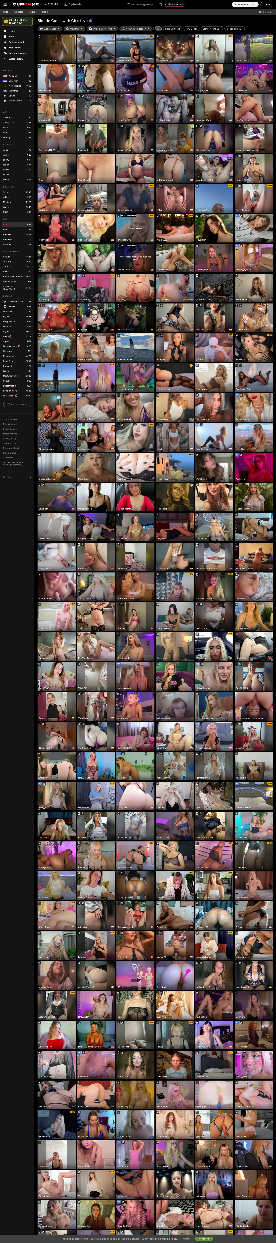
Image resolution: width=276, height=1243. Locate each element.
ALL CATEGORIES (19, 404)
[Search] (161, 4)
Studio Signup (9, 453)
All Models (8, 458)
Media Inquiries (10, 434)
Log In (267, 4)
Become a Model (11, 448)
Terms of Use (9, 443)
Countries (74, 29)
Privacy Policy (9, 438)
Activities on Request (136, 29)
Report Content (10, 429)
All (158, 29)
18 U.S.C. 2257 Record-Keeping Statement (13, 463)
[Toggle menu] (5, 4)
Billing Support (10, 424)
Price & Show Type (102, 29)
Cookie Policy (169, 1239)
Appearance (50, 29)
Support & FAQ (10, 419)
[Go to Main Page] (26, 4)
